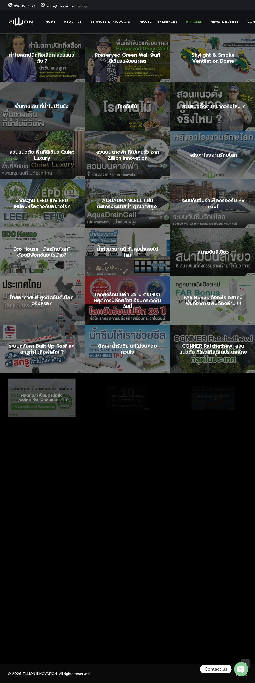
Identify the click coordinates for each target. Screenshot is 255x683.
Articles (194, 21)
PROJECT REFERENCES (158, 21)
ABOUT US (73, 21)
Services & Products (110, 21)
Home (51, 21)
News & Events (225, 21)
